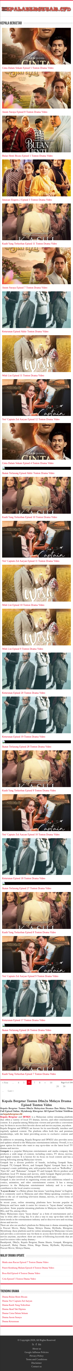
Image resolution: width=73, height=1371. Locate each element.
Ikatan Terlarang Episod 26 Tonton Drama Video (26, 1030)
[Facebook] (36, 1344)
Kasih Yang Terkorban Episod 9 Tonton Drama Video (29, 790)
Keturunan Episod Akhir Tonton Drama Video (25, 331)
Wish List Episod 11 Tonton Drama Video (23, 375)
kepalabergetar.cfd (12, 1114)
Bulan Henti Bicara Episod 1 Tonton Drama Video (27, 155)
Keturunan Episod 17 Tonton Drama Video (23, 1020)
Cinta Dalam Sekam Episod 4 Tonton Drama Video (28, 463)
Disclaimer (36, 1363)
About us (36, 1348)
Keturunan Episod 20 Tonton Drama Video (23, 693)
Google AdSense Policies (37, 1352)
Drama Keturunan (10, 1321)
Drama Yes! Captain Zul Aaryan (17, 1301)
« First (5, 1082)
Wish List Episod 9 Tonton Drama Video (22, 649)
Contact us (36, 1366)
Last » (11, 1090)
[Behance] (39, 1344)
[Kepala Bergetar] (36, 8)
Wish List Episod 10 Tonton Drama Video (23, 605)
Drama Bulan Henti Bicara (14, 1296)
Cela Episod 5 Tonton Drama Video (19, 1278)
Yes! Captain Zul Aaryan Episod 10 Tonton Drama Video (31, 834)
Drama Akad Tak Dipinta (14, 1309)
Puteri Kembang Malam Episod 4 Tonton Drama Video (28, 1267)
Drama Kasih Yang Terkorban (16, 1305)
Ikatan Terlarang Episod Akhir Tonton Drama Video (28, 473)
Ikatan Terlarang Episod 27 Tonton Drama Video (26, 888)
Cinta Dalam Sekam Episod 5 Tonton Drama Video (28, 68)
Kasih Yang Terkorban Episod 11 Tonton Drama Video (29, 243)
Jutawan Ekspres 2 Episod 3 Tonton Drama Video (27, 200)
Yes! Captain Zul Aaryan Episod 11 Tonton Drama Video (30, 561)
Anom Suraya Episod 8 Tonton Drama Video (24, 112)
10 (51, 1082)
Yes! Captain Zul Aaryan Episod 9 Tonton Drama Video (30, 976)
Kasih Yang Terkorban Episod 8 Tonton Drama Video (29, 932)
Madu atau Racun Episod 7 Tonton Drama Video (25, 1262)
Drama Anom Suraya (12, 1317)
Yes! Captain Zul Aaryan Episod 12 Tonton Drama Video (31, 419)
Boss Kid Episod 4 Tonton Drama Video (21, 1273)
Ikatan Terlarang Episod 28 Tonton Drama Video (26, 746)
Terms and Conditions (36, 1359)
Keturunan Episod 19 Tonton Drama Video (23, 736)
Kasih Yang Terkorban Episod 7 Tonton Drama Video (29, 1074)
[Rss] (33, 1344)
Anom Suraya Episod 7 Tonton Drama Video (24, 287)
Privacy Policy (37, 1355)
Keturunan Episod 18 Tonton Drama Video (23, 878)
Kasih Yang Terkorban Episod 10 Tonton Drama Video (29, 517)
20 (57, 1086)
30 (64, 1086)
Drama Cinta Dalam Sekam (15, 1313)
